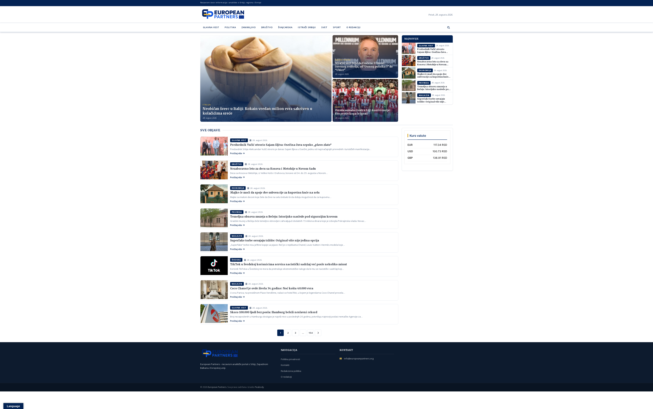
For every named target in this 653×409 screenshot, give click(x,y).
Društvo (267, 27)
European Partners (217, 387)
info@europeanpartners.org (359, 358)
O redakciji (353, 27)
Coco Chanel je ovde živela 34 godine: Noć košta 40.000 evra (271, 288)
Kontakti (285, 365)
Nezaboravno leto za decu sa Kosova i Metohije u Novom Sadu (432, 64)
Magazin (424, 95)
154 (310, 332)
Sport (337, 27)
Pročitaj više (236, 153)
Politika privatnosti (290, 359)
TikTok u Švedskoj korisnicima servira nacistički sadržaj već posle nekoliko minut (288, 264)
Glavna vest (211, 27)
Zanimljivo (248, 27)
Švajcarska (285, 27)
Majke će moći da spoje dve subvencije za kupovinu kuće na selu (432, 77)
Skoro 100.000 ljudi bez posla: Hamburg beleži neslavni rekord (273, 312)
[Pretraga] (449, 27)
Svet (324, 27)
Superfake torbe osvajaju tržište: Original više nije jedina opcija (431, 102)
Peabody (259, 387)
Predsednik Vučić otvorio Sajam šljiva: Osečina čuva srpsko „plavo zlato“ (431, 52)
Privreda (424, 82)
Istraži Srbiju (307, 27)
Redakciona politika (291, 371)
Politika (230, 27)
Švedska (236, 259)
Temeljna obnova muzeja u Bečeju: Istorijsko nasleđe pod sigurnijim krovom (433, 89)
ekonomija (425, 70)
